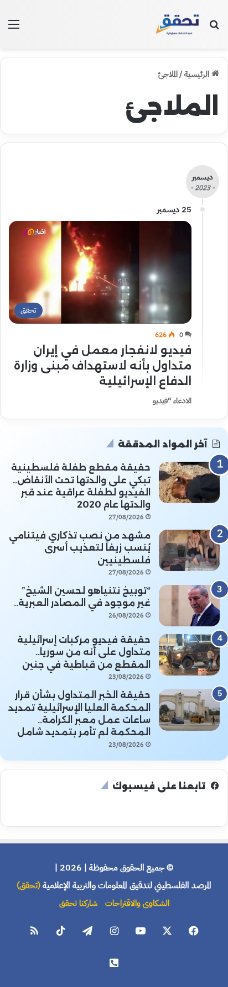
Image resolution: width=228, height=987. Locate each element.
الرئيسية (197, 74)
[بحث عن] (214, 28)
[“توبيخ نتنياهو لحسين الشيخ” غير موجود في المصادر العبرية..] (189, 605)
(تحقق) (28, 885)
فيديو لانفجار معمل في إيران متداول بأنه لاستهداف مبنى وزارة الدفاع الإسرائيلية (102, 366)
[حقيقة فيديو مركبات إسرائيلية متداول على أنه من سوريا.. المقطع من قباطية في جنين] (189, 654)
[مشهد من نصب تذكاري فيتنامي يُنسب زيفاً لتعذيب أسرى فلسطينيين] (189, 550)
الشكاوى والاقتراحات (137, 903)
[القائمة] (13, 28)
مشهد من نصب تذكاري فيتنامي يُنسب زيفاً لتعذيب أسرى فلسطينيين (80, 548)
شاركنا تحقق (78, 903)
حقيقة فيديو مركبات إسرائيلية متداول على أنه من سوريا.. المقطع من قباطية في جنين (84, 652)
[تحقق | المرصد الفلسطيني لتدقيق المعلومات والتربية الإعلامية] (177, 24)
